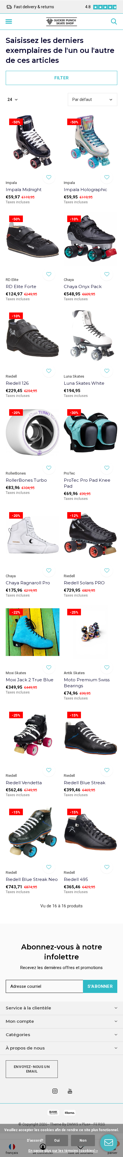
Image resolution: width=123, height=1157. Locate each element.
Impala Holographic (85, 189)
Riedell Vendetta (24, 782)
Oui (56, 1140)
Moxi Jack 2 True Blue (29, 679)
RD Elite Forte (21, 286)
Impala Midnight (23, 189)
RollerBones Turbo (26, 480)
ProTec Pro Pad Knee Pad (87, 483)
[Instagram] (54, 1091)
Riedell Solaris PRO (84, 582)
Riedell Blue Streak (84, 782)
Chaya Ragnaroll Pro (28, 582)
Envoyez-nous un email (32, 1069)
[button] (8, 21)
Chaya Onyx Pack (83, 286)
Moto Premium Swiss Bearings (87, 682)
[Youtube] (70, 1091)
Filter (61, 77)
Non (83, 1140)
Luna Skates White (84, 383)
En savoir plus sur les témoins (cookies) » (63, 1151)
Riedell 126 (17, 383)
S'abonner (100, 986)
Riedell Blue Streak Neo (32, 879)
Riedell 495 (76, 879)
